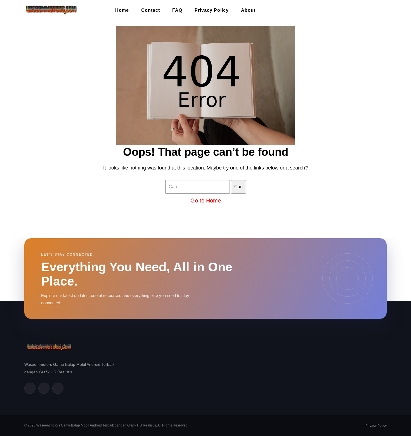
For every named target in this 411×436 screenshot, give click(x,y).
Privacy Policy (212, 10)
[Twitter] (43, 388)
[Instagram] (57, 388)
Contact (150, 10)
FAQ (177, 10)
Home (122, 10)
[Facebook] (30, 388)
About (248, 10)
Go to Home (205, 200)
